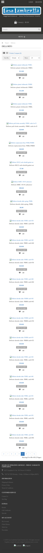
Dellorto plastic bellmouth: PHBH (21, 87)
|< (3, 454)
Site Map (4, 499)
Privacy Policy (6, 485)
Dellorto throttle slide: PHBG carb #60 (21, 282)
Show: (26, 58)
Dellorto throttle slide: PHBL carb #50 (21, 418)
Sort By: (6, 58)
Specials (4, 513)
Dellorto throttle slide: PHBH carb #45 (21, 301)
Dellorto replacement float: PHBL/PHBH (21, 146)
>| (34, 454)
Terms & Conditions (7, 488)
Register (38, 2)
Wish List (4, 527)
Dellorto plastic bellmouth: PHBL (21, 107)
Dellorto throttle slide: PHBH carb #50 (21, 321)
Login (31, 2)
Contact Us (5, 496)
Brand (7, 43)
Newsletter (5, 530)
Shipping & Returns (7, 482)
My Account (5, 521)
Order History (6, 524)
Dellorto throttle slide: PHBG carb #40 (21, 243)
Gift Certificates (6, 510)
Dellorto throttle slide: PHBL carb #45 (21, 399)
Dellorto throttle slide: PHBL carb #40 (21, 379)
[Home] (2, 43)
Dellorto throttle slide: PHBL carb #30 (21, 360)
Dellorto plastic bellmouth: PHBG (21, 68)
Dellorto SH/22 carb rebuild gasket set (21, 165)
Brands (4, 507)
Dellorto (13, 43)
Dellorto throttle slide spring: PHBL (21, 204)
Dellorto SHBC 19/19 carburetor (21, 185)
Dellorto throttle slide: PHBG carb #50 (21, 262)
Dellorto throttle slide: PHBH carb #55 (21, 340)
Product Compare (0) (15, 53)
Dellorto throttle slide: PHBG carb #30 (21, 224)
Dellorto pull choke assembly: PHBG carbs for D (21, 126)
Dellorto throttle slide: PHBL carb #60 (21, 438)
